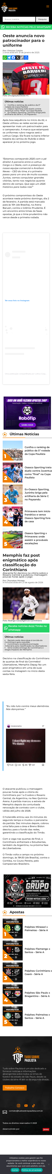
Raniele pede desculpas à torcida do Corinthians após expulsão (24, 641)
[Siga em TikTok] (33, 1105)
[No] (48, 1164)
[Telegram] (9, 57)
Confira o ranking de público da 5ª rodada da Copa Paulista (22, 106)
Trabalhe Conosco (14, 1088)
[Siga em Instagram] (18, 1105)
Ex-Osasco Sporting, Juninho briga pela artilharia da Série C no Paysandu (25, 113)
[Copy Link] (22, 57)
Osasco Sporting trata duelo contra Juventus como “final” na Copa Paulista (23, 110)
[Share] (26, 57)
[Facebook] (13, 57)
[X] (17, 57)
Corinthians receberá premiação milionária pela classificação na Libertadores (26, 645)
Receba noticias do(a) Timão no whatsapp (27, 628)
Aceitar (15, 1170)
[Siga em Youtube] (26, 1105)
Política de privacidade (31, 1170)
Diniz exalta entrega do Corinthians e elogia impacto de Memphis (24, 649)
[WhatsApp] (5, 57)
